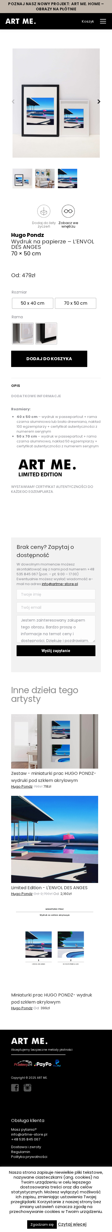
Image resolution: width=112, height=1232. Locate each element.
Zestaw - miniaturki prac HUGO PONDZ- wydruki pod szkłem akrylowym (53, 777)
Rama (17, 317)
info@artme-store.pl (60, 583)
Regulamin (20, 1151)
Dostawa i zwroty (26, 1147)
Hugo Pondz (27, 235)
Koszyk (88, 21)
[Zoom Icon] (56, 103)
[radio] (32, 303)
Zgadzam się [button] (42, 1224)
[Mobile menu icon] (103, 21)
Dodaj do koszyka (49, 359)
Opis (15, 385)
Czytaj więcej (72, 1224)
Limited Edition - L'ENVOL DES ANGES (49, 888)
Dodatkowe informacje (36, 396)
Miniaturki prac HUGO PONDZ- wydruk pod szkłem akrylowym (51, 998)
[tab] (56, 383)
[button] (44, 216)
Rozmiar (19, 292)
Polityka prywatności (29, 1156)
